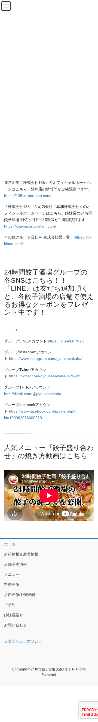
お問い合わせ (15, 625)
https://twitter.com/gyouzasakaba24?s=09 (44, 376)
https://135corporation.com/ (27, 195)
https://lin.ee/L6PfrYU (66, 341)
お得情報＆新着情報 (21, 554)
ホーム (10, 544)
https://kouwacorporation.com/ (30, 226)
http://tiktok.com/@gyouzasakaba (32, 394)
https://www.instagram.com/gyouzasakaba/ (45, 358)
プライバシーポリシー (23, 641)
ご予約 (10, 604)
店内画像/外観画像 (20, 594)
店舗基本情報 (15, 564)
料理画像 (11, 584)
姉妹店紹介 (13, 615)
